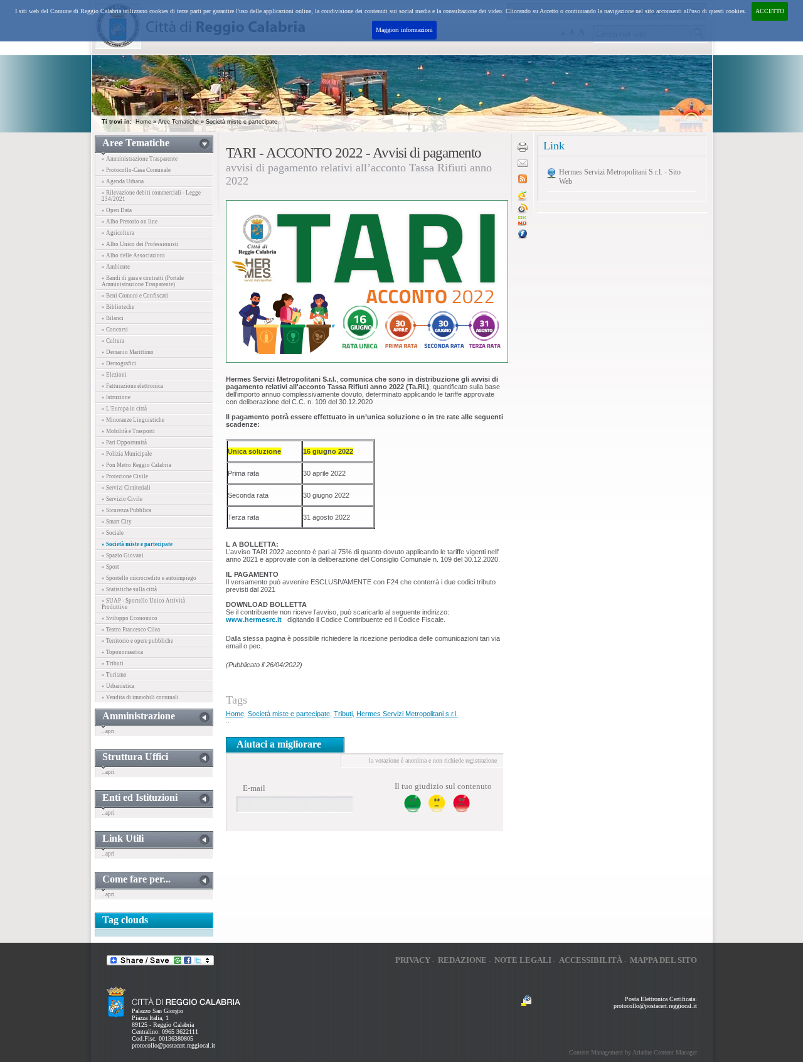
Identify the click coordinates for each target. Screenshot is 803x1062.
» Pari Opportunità (124, 442)
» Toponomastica (122, 652)
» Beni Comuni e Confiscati (135, 295)
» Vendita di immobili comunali (140, 697)
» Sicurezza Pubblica (126, 510)
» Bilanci (113, 318)
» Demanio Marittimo (128, 352)
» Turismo (114, 675)
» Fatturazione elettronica (132, 386)
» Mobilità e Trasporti (128, 431)
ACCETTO (769, 11)
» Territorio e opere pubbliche (137, 641)
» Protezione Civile (125, 476)
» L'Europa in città (124, 408)
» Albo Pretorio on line (129, 221)
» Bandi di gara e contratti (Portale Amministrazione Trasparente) (143, 281)
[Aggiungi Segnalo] (523, 211)
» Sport (110, 567)
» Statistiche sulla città (129, 589)
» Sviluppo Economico (129, 618)
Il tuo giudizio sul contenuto (443, 786)
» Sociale (113, 533)
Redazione (462, 960)
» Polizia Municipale (127, 454)
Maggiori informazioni (404, 29)
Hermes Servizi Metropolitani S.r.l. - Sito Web (620, 177)
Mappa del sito (663, 960)
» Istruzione (116, 397)
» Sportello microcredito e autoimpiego (149, 578)
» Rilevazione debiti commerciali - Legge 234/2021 (151, 196)
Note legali (522, 960)
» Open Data (117, 210)
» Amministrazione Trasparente (140, 159)
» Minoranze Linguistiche (133, 420)
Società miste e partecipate (241, 122)
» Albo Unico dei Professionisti (140, 244)
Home (143, 122)
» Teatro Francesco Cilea (131, 629)
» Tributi (113, 663)
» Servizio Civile (122, 499)
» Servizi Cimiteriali (126, 488)
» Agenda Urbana (123, 181)
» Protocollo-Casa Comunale (136, 170)
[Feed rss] (522, 181)
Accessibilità (590, 960)
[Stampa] (523, 149)
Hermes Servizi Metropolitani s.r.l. (407, 713)
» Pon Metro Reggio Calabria (136, 465)
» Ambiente (116, 267)
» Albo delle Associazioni (133, 255)
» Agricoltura (118, 233)
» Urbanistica (118, 686)
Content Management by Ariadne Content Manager (633, 1052)
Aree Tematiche (178, 122)
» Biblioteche (118, 307)
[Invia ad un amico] (523, 164)
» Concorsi (115, 329)
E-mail (254, 788)
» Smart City (117, 521)
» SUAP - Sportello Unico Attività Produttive (143, 604)
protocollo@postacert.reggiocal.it (173, 1045)
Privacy (412, 960)
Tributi (343, 713)
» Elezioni (114, 375)
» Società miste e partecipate (137, 544)
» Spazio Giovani (123, 555)
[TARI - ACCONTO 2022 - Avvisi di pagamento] (523, 223)
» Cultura (113, 341)
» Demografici (119, 363)
